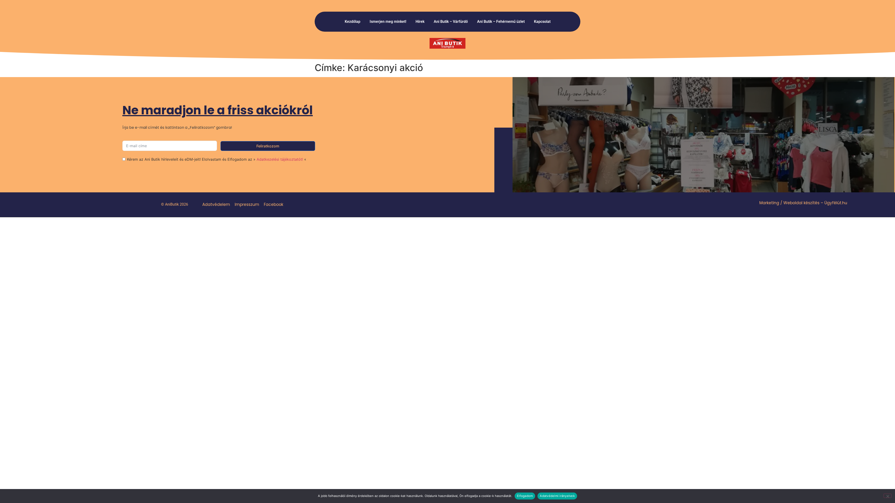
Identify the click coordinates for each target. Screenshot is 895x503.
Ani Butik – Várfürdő (451, 21)
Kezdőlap (352, 21)
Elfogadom (525, 496)
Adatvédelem (216, 204)
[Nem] (888, 496)
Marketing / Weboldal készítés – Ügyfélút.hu (803, 203)
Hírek (420, 21)
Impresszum (247, 204)
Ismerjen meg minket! (388, 21)
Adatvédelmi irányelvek (557, 496)
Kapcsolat (542, 21)
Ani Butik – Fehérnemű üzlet (501, 21)
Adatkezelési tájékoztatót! (280, 159)
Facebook (273, 204)
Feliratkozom (267, 146)
